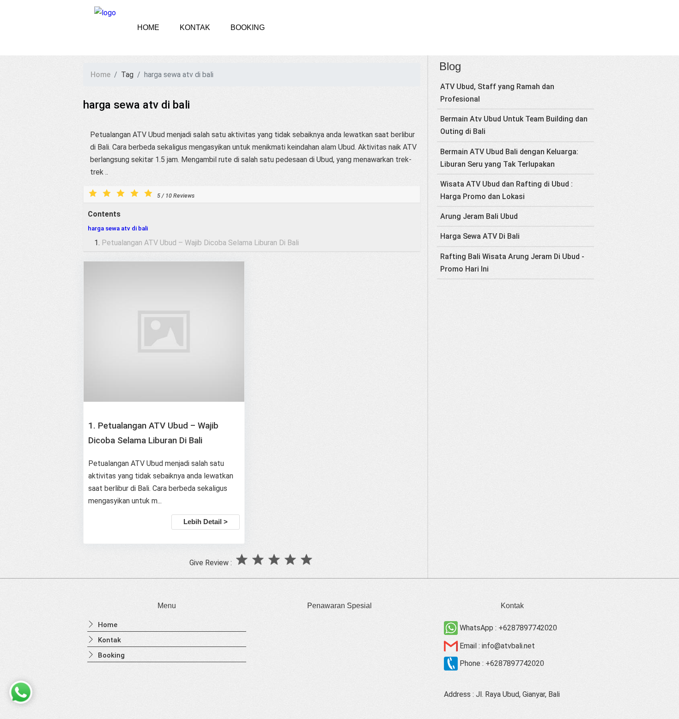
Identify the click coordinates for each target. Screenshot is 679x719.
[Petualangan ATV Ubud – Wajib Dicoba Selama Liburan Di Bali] (164, 333)
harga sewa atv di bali (118, 228)
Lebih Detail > (205, 522)
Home (148, 27)
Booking (247, 27)
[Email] (452, 645)
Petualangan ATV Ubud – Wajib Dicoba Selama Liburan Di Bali (200, 242)
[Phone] (452, 663)
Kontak (195, 27)
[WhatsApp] (452, 627)
